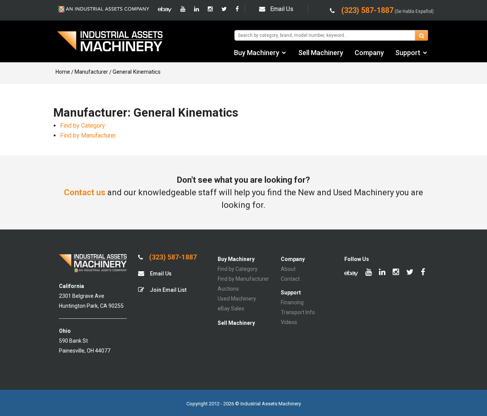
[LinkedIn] (196, 9)
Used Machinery (237, 299)
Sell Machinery (320, 53)
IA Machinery (110, 42)
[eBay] (165, 9)
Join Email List (167, 290)
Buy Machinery (256, 53)
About (288, 269)
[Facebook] (237, 9)
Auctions (228, 289)
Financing (292, 302)
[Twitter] (224, 9)
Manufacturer (91, 72)
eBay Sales (231, 308)
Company (369, 53)
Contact (290, 279)
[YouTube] (182, 9)
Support (407, 53)
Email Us (281, 9)
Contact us (84, 192)
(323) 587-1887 (172, 257)
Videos (289, 322)
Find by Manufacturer (88, 135)
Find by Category (82, 125)
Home (63, 72)
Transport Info (298, 312)
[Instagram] (210, 9)
